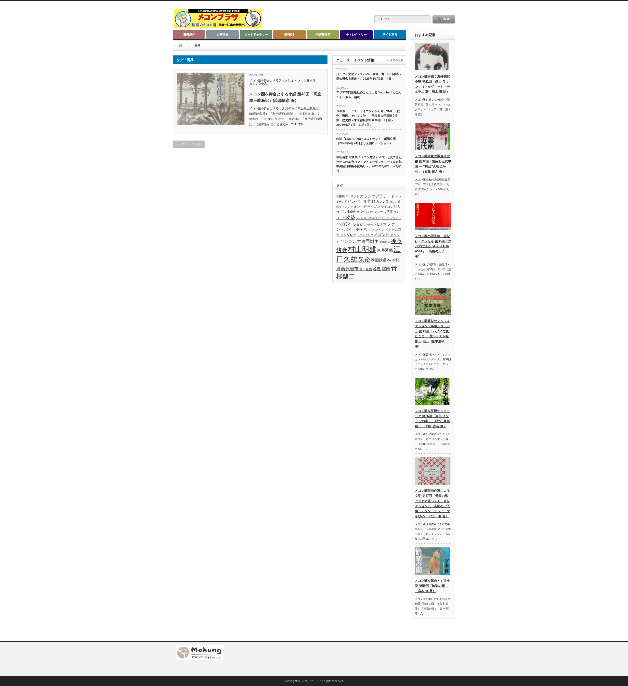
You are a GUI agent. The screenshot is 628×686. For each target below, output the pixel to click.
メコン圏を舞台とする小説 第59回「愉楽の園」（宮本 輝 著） (432, 586)
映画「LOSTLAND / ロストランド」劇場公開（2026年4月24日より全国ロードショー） (366, 141)
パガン (343, 223)
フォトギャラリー (256, 34)
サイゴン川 (389, 206)
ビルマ (381, 224)
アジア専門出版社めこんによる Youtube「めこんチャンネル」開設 (368, 95)
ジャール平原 (383, 212)
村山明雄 (362, 249)
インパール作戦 (361, 201)
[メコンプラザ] (218, 26)
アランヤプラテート (377, 196)
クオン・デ (358, 206)
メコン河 (382, 235)
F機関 (340, 196)
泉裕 (364, 259)
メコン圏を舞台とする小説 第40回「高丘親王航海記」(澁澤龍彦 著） (285, 97)
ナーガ (385, 218)
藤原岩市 (350, 268)
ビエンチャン (368, 224)
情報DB (289, 34)
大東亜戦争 (368, 241)
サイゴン (373, 206)
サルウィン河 (365, 211)
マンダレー (348, 235)
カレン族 (382, 201)
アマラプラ (352, 196)
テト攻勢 (345, 217)
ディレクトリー (356, 34)
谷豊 (377, 269)
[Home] (180, 45)
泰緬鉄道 (379, 260)
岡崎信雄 (384, 241)
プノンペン (376, 230)
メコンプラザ (310, 681)
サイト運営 (389, 34)
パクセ (355, 224)
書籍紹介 (189, 34)
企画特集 (222, 34)
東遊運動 (385, 250)
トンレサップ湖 (365, 218)
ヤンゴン (348, 241)
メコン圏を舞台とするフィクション (272, 80)
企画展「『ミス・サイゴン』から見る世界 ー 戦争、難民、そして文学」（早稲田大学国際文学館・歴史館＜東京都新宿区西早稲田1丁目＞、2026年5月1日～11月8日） (368, 118)
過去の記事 (396, 60)
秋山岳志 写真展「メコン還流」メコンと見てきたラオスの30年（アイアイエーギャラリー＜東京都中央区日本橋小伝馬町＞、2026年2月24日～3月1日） (369, 164)
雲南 (385, 268)
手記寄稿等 (322, 34)
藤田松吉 (365, 269)
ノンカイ (395, 218)
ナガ (378, 218)
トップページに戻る (189, 144)
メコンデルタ (365, 234)
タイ (396, 211)
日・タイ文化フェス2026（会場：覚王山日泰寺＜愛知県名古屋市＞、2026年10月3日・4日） (369, 76)
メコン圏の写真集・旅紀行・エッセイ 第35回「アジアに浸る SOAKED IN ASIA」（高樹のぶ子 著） (433, 246)
